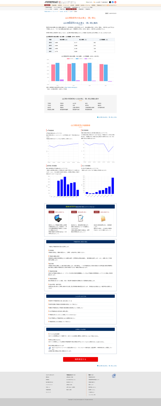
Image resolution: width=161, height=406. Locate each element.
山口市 (74, 103)
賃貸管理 (77, 5)
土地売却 (56, 9)
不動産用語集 (48, 389)
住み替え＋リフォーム (85, 5)
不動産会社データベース (102, 5)
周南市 (62, 107)
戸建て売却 (62, 9)
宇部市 (62, 103)
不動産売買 (81, 9)
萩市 (86, 103)
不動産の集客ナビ (92, 382)
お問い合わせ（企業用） (70, 387)
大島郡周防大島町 (89, 107)
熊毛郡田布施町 (64, 109)
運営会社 (47, 377)
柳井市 (99, 105)
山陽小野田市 (76, 107)
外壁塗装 (93, 5)
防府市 (99, 103)
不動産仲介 (88, 9)
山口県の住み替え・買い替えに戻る (108, 117)
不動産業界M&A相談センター (94, 379)
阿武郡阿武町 (88, 109)
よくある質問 (97, 2)
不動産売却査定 (48, 7)
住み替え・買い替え (71, 9)
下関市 (49, 103)
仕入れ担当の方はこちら (70, 379)
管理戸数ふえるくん (92, 387)
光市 (74, 105)
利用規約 (47, 379)
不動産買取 (54, 5)
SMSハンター (91, 384)
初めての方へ (90, 2)
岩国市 (62, 105)
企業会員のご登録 (69, 377)
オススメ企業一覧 (58, 7)
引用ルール (48, 387)
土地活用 (72, 5)
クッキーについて (49, 384)
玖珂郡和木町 (101, 107)
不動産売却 (47, 5)
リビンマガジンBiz (92, 394)
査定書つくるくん (92, 389)
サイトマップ (48, 392)
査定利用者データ (76, 7)
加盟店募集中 (105, 2)
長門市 (87, 105)
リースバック (66, 5)
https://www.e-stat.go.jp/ (71, 87)
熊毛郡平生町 (76, 109)
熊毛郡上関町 (51, 109)
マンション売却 (48, 9)
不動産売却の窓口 (92, 377)
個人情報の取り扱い (49, 382)
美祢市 (49, 107)
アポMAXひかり (91, 392)
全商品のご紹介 (69, 384)
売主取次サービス (69, 382)
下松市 (49, 105)
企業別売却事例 (67, 7)
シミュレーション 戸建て (87, 7)
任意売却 (60, 5)
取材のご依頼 (68, 389)
